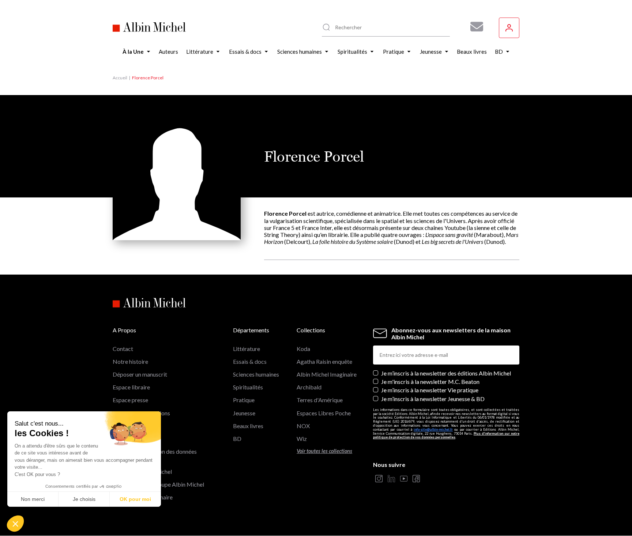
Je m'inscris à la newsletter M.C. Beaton (430, 381)
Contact (123, 348)
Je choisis (84, 499)
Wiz (302, 438)
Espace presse (130, 399)
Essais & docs (250, 361)
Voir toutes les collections (324, 451)
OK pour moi (135, 499)
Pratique (244, 399)
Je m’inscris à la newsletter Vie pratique (429, 389)
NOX (303, 425)
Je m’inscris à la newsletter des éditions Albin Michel (446, 373)
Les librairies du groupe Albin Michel (158, 484)
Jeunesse (244, 412)
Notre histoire (130, 361)
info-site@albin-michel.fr (433, 429)
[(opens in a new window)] (379, 479)
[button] (15, 523)
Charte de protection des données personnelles (155, 455)
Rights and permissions (141, 412)
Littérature (246, 348)
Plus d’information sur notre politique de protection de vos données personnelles (446, 435)
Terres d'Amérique (320, 399)
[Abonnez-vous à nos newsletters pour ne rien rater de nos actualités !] (474, 26)
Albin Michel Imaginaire (143, 497)
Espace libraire (131, 387)
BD (237, 438)
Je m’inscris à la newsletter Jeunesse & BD (433, 398)
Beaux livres (248, 425)
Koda (303, 348)
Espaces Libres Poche (324, 412)
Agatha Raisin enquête (324, 361)
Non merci (33, 499)
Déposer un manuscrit (140, 374)
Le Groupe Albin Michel (142, 471)
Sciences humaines (256, 374)
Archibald (309, 387)
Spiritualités (248, 387)
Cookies (123, 438)
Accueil (120, 77)
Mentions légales (134, 425)
